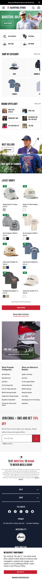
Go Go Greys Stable (28, 382)
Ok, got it (20, 572)
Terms (36, 477)
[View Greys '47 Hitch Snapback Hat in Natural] (24, 209)
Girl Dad (24, 378)
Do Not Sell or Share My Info (13, 523)
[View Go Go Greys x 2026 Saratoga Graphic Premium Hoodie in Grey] (4, 238)
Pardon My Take (27, 385)
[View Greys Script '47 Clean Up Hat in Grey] (4, 209)
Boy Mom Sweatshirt (8, 400)
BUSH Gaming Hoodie (9, 392)
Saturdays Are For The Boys (31, 400)
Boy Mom (25, 403)
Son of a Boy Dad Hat (9, 389)
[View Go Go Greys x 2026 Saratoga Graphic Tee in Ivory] (24, 238)
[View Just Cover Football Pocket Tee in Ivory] (27, 267)
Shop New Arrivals (21, 314)
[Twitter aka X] (21, 511)
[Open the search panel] (33, 8)
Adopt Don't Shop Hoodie (10, 396)
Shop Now (7, 150)
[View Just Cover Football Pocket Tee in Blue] (24, 267)
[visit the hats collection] (14, 67)
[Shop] (32, 511)
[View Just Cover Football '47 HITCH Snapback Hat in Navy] (7, 267)
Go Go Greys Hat (7, 385)
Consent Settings (32, 523)
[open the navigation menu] (3, 7)
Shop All (37, 54)
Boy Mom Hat (6, 378)
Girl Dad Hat (6, 374)
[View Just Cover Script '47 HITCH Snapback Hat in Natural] (24, 296)
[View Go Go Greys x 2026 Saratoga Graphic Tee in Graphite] (27, 238)
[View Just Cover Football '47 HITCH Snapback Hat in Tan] (4, 267)
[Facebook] (9, 511)
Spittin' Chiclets (27, 374)
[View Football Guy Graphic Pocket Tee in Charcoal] (4, 296)
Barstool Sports (27, 392)
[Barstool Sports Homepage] (16, 7)
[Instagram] (15, 511)
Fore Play (25, 396)
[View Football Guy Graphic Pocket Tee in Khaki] (7, 296)
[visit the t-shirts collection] (14, 87)
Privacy (21, 479)
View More (21, 308)
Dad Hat (4, 382)
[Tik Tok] (26, 511)
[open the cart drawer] (38, 7)
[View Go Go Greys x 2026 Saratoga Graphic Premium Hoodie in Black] (7, 238)
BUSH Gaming (26, 389)
